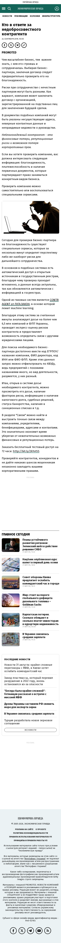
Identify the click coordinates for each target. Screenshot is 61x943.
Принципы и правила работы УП (30, 840)
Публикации (21, 16)
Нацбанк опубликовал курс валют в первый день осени (40, 561)
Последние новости (17, 659)
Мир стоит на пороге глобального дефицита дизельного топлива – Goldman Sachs (37, 599)
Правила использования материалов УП (30, 837)
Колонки (35, 16)
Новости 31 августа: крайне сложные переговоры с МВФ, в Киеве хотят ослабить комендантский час (28, 668)
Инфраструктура (51, 16)
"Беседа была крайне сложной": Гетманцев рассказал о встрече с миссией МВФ (25, 694)
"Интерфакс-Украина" (34, 858)
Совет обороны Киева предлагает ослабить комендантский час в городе (41, 580)
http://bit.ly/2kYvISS (26, 451)
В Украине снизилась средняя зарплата (36, 635)
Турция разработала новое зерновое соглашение (28, 722)
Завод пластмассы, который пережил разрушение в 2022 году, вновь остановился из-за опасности (28, 681)
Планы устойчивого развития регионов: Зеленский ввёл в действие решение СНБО (40, 544)
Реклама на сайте (24, 829)
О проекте (41, 829)
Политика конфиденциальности (30, 833)
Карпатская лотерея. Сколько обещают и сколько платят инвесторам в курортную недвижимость (41, 619)
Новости (7, 16)
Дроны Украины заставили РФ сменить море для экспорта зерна (29, 705)
